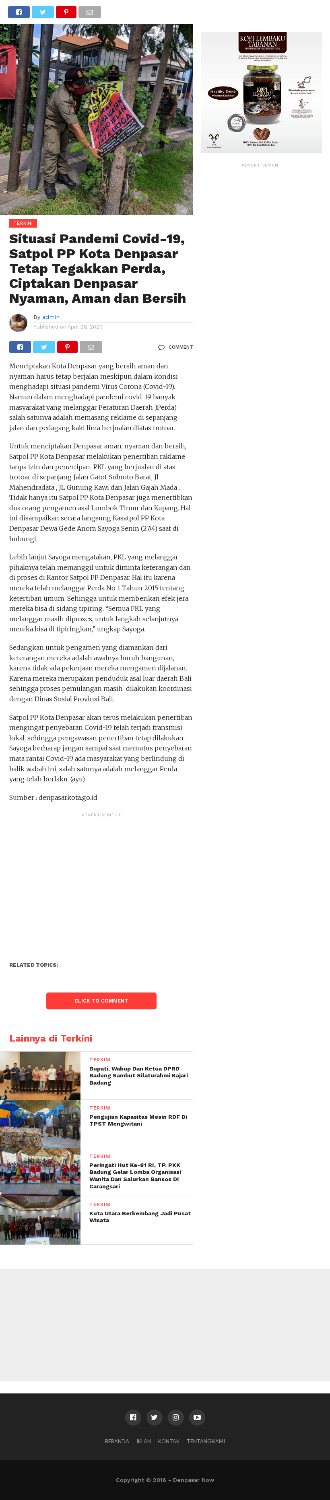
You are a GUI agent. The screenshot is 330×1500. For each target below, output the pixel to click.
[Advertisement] (101, 877)
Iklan (143, 1441)
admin (51, 317)
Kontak (168, 1441)
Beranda (117, 1441)
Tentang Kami (206, 1441)
